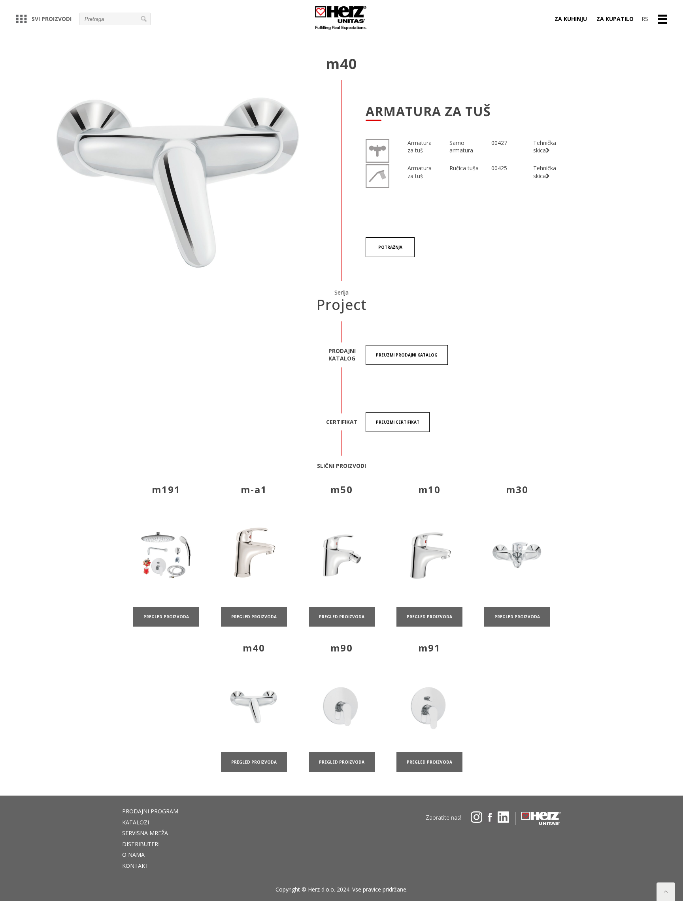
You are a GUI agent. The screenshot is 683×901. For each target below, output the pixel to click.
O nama (133, 854)
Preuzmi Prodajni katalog (407, 355)
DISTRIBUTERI (141, 844)
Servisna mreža (145, 833)
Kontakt (135, 865)
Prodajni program (150, 811)
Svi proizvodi (52, 19)
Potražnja (390, 247)
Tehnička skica (544, 146)
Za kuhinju (571, 19)
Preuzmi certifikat (397, 422)
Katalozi (135, 822)
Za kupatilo (615, 19)
